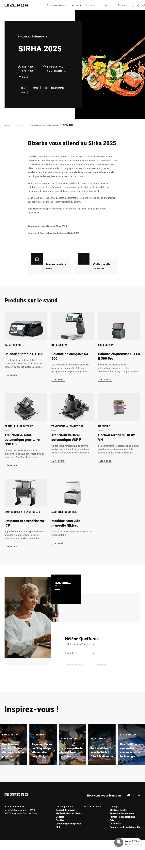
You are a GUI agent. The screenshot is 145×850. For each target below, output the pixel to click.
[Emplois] (138, 5)
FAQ (58, 826)
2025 (23, 92)
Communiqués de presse (68, 823)
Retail (23, 87)
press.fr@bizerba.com (84, 644)
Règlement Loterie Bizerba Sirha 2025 (47, 226)
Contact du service (65, 809)
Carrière (60, 820)
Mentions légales (118, 809)
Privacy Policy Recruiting (122, 816)
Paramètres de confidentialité (125, 826)
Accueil (7, 125)
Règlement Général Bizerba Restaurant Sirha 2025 (53, 232)
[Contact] (127, 5)
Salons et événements (54, 87)
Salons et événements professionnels (44, 125)
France (35, 87)
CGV (112, 820)
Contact (60, 816)
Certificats (115, 823)
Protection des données (122, 813)
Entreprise (20, 125)
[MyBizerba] (132, 5)
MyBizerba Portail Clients (69, 813)
